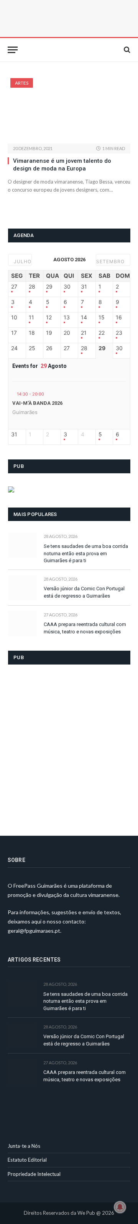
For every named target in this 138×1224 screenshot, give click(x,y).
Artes (21, 83)
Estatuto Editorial (27, 1160)
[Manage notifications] (120, 1207)
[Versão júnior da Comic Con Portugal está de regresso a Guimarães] (22, 587)
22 (102, 333)
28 (32, 287)
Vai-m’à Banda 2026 (37, 403)
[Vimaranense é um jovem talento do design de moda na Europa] (69, 111)
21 (84, 333)
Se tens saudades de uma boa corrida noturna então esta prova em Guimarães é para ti (86, 553)
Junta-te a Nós (24, 1146)
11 (31, 317)
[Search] (126, 49)
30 (67, 287)
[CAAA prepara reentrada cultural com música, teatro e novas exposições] (22, 623)
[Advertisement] (69, 745)
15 (102, 317)
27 (14, 287)
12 (49, 317)
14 (84, 317)
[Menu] (13, 49)
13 (67, 317)
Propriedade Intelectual (34, 1174)
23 (119, 333)
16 (119, 317)
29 (49, 287)
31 (84, 287)
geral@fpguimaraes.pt (34, 930)
